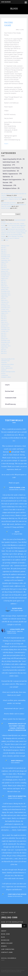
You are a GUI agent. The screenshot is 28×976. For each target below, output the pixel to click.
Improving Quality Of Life (12, 159)
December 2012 (5, 306)
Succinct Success (5, 208)
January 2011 (4, 338)
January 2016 (4, 271)
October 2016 (5, 258)
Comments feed (10, 398)
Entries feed (9, 391)
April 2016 (4, 267)
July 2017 (3, 247)
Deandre (3, 229)
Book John (5, 934)
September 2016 (5, 260)
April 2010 (4, 353)
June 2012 (4, 317)
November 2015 (5, 275)
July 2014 (3, 298)
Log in (7, 385)
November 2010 (5, 342)
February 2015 (5, 287)
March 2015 (4, 286)
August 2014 (4, 296)
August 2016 (4, 262)
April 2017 (4, 253)
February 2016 (5, 269)
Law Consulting (7, 949)
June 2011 (4, 333)
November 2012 (5, 307)
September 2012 (5, 311)
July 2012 (3, 315)
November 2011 (5, 329)
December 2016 (5, 255)
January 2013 (4, 304)
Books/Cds (5, 940)
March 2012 (4, 322)
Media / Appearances (10, 174)
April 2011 (4, 337)
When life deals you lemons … (9, 202)
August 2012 (4, 313)
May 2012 (4, 318)
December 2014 (5, 291)
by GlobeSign (18, 971)
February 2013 (5, 302)
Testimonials (7, 185)
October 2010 (5, 344)
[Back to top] (23, 971)
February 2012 (5, 324)
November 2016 (5, 256)
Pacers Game (8, 24)
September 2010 (5, 346)
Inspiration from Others (11, 168)
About (3, 931)
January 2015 (4, 289)
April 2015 (4, 284)
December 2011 (5, 327)
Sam (2, 240)
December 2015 (5, 273)
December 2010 (5, 340)
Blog (3, 937)
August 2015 (4, 278)
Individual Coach (9, 162)
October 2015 (5, 276)
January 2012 (4, 326)
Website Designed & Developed (8, 971)
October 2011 (5, 331)
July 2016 (3, 264)
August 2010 (4, 347)
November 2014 (5, 293)
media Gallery (7, 943)
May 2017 (4, 251)
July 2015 (3, 280)
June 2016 (4, 265)
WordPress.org (10, 404)
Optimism (6, 177)
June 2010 (4, 351)
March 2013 (4, 300)
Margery (3, 236)
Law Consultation (9, 171)
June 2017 (4, 249)
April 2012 (4, 320)
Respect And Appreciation (12, 179)
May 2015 (4, 282)
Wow (6, 240)
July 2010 (3, 349)
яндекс (6, 143)
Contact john (7, 952)
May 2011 (4, 335)
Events (4, 946)
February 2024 (5, 245)
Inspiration (7, 165)
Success (5, 182)
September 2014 (5, 295)
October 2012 (5, 309)
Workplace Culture (9, 188)
